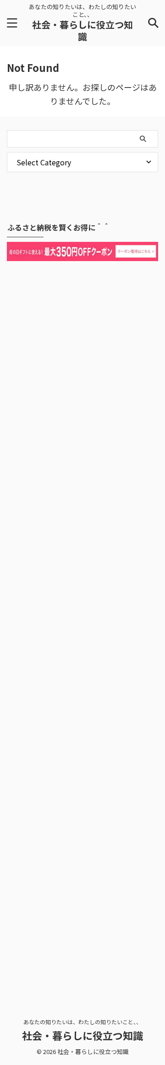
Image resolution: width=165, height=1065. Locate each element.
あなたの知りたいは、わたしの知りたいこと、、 (82, 1022)
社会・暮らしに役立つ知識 (82, 30)
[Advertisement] (82, 626)
